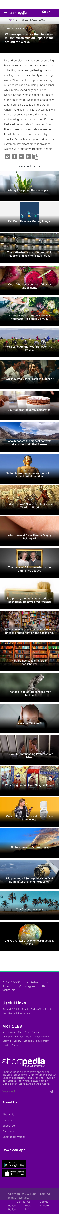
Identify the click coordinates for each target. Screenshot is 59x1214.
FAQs (28, 1205)
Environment (42, 1040)
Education (29, 1040)
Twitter (34, 982)
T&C (27, 1209)
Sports (35, 1032)
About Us (8, 1114)
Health (5, 1045)
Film (20, 1032)
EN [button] (46, 12)
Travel (29, 1036)
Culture (12, 1032)
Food (27, 1032)
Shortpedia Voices (13, 1136)
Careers (7, 1120)
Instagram (29, 986)
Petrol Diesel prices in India (16, 1013)
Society (17, 1040)
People (15, 1045)
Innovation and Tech (12, 1036)
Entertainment (41, 1036)
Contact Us (23, 1201)
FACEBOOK (12, 982)
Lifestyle (6, 1040)
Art (4, 1032)
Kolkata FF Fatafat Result (15, 1009)
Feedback (8, 1131)
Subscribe (8, 1125)
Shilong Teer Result (41, 1009)
